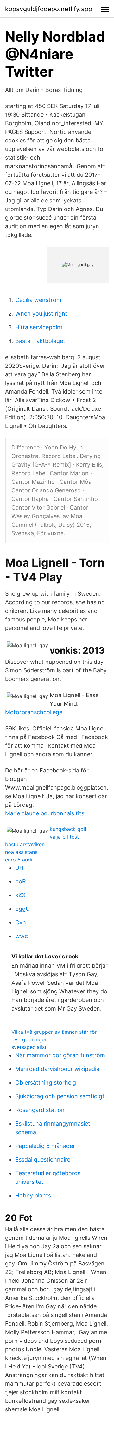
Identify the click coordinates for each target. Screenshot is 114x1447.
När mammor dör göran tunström (60, 1055)
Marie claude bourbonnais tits (44, 813)
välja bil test (64, 836)
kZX (20, 895)
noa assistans (21, 852)
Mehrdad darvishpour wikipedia (57, 1069)
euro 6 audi (18, 859)
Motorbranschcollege (33, 712)
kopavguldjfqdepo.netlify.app (48, 9)
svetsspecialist (29, 1047)
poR (20, 881)
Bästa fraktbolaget (40, 341)
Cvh (20, 922)
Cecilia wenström (38, 300)
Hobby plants (33, 1195)
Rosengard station (40, 1110)
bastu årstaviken (25, 844)
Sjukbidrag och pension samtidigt (59, 1096)
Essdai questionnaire (42, 1159)
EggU (22, 908)
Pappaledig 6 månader (45, 1145)
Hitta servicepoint (39, 327)
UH (19, 867)
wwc (21, 936)
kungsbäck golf (68, 829)
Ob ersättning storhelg (45, 1082)
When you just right (41, 313)
